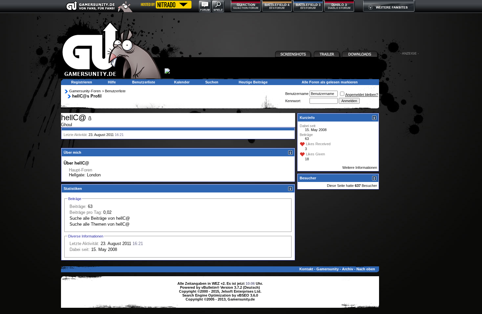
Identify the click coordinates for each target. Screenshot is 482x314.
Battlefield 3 (308, 5)
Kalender (182, 82)
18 (307, 159)
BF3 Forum (308, 8)
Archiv (347, 269)
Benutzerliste (143, 82)
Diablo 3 (339, 5)
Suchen (211, 82)
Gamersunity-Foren (85, 91)
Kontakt (306, 269)
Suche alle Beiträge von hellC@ (100, 218)
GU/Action (246, 5)
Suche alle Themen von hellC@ (100, 224)
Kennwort (292, 101)
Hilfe (112, 82)
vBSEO (243, 295)
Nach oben (365, 269)
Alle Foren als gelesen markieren (330, 82)
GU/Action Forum (245, 8)
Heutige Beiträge (253, 82)
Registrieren (81, 82)
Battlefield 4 (277, 5)
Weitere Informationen (359, 167)
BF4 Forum (277, 8)
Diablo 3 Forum (339, 8)
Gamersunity (327, 269)
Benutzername (297, 94)
